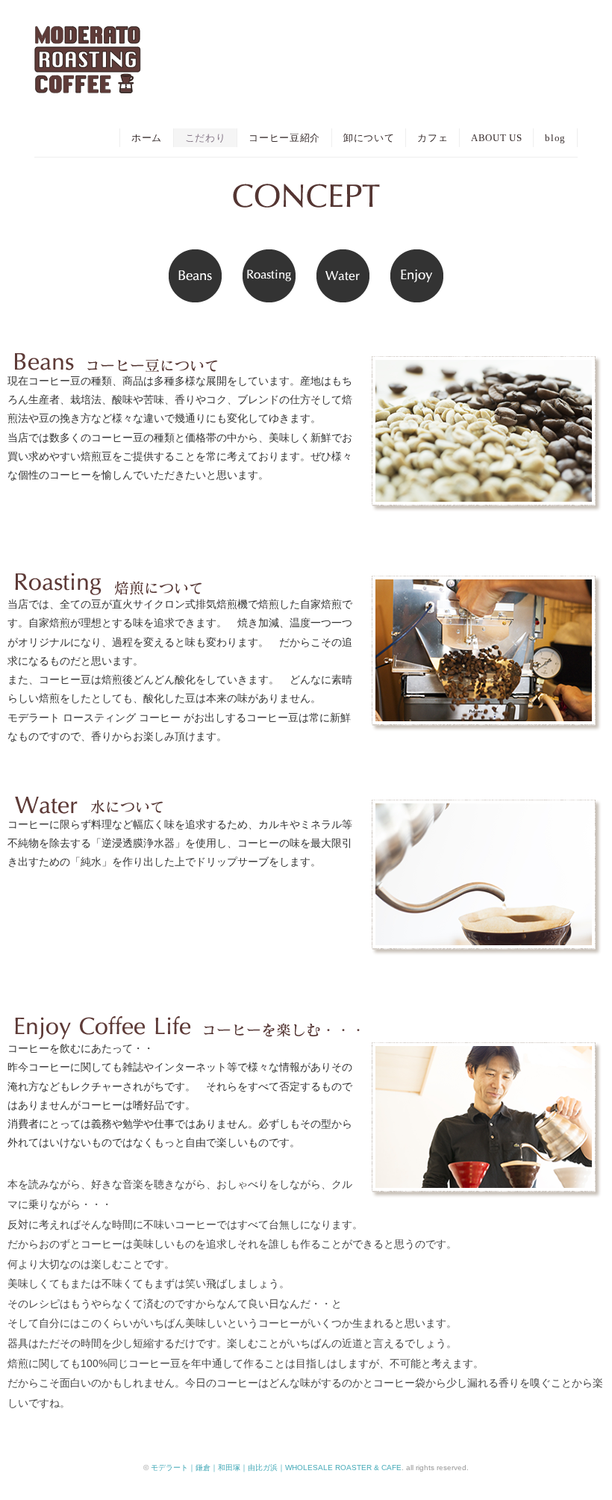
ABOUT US (496, 137)
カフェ (432, 137)
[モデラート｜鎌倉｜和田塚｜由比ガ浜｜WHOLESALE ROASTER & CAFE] (87, 39)
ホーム (146, 137)
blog (555, 137)
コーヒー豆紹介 (284, 137)
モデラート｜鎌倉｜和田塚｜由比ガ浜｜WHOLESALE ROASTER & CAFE (276, 1467)
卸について (368, 137)
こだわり (205, 137)
